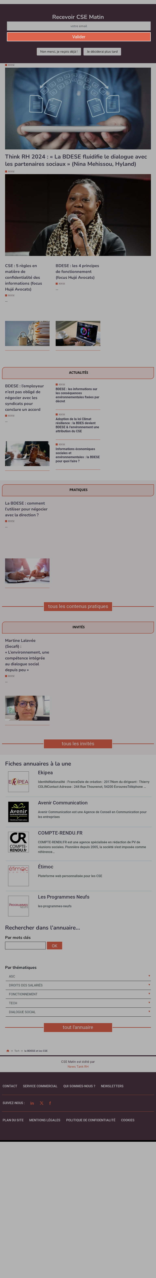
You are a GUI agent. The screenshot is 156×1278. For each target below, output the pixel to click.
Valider (78, 36)
